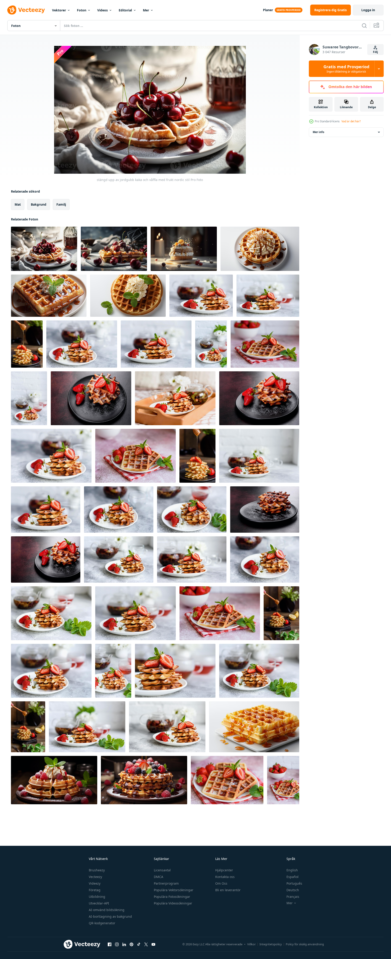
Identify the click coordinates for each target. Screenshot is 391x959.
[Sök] (364, 25)
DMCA (158, 877)
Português (294, 883)
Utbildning (97, 896)
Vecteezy (95, 877)
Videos (102, 10)
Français (292, 896)
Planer (268, 10)
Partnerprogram (166, 883)
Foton (81, 10)
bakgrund (38, 204)
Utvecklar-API (99, 903)
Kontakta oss (225, 877)
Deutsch (292, 890)
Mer (146, 10)
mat (18, 204)
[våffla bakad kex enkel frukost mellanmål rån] (259, 249)
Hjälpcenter (224, 870)
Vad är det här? (351, 121)
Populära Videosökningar (173, 903)
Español (292, 877)
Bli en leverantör (228, 890)
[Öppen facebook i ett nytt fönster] (109, 944)
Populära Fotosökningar (172, 896)
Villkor (251, 944)
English (292, 870)
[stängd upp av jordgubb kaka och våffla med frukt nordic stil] (44, 249)
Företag (94, 890)
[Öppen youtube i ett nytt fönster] (153, 944)
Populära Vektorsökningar (173, 890)
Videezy (94, 883)
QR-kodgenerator (102, 923)
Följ (375, 52)
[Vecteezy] (26, 10)
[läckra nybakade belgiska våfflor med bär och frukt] (201, 296)
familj (61, 204)
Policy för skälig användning (305, 944)
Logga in (368, 10)
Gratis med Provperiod (346, 68)
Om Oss (221, 883)
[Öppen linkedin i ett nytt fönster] (124, 944)
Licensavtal (162, 870)
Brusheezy (97, 870)
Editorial (125, 10)
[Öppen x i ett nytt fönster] (146, 944)
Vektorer (59, 10)
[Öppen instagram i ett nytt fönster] (117, 944)
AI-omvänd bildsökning (106, 910)
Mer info (318, 132)
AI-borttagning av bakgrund (110, 916)
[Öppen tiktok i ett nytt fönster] (139, 944)
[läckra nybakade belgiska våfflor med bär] (27, 344)
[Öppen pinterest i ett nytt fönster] (131, 944)
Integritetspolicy (271, 944)
